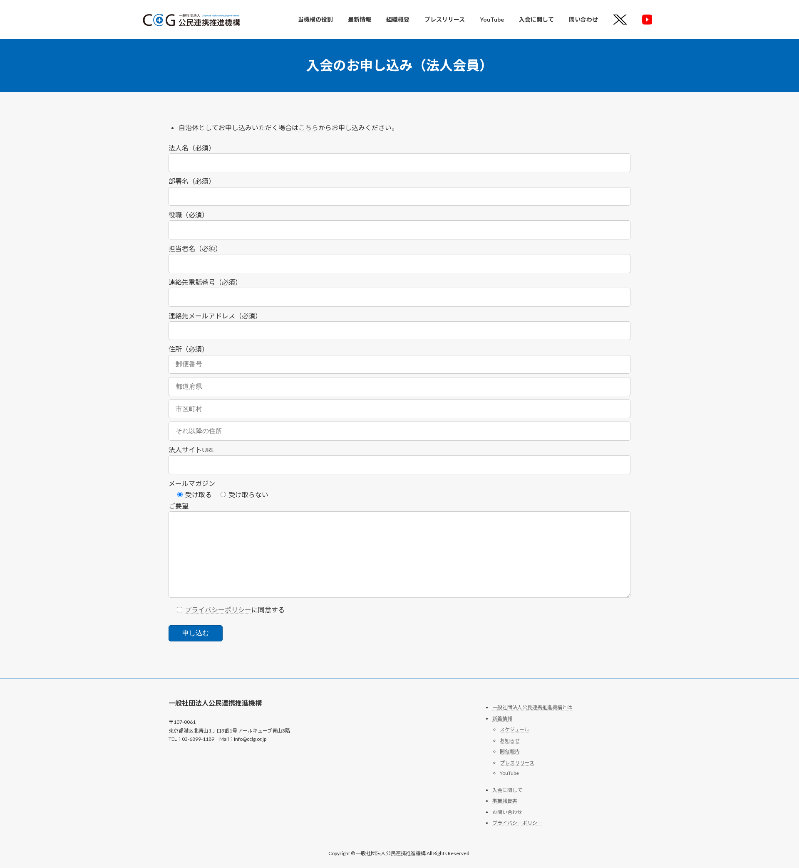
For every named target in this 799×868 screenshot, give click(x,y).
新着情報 (502, 718)
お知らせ (510, 740)
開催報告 (510, 752)
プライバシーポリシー (218, 610)
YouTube (509, 773)
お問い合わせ (507, 812)
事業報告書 (504, 801)
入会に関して (507, 790)
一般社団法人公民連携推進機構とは (532, 707)
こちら (308, 127)
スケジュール (514, 730)
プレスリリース (517, 763)
